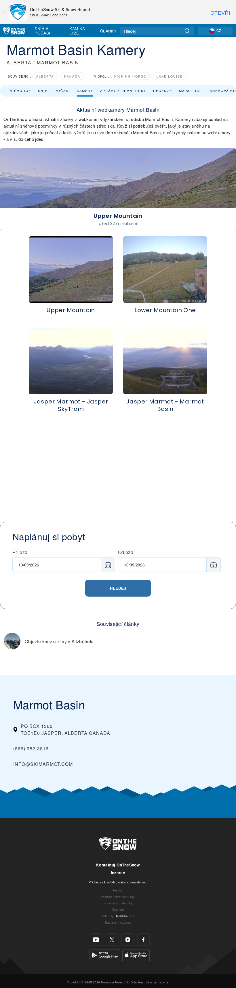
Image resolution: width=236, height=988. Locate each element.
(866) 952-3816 (31, 748)
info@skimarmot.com (43, 764)
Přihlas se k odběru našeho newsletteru (118, 882)
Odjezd (125, 552)
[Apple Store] (136, 955)
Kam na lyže (77, 31)
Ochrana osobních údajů (118, 897)
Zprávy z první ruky (123, 90)
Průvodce (20, 90)
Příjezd (19, 552)
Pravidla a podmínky (118, 903)
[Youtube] (96, 939)
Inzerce (118, 872)
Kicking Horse (130, 76)
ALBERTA (19, 62)
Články (108, 31)
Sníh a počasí (42, 31)
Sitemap (118, 909)
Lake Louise (170, 76)
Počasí (62, 90)
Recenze (162, 90)
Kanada (72, 76)
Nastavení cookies (118, 922)
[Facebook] (143, 939)
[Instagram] (127, 939)
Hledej (118, 588)
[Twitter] (112, 939)
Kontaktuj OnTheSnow (118, 865)
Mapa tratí (191, 90)
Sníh (43, 90)
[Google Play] (105, 955)
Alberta (45, 76)
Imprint (118, 890)
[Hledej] (187, 31)
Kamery (85, 90)
